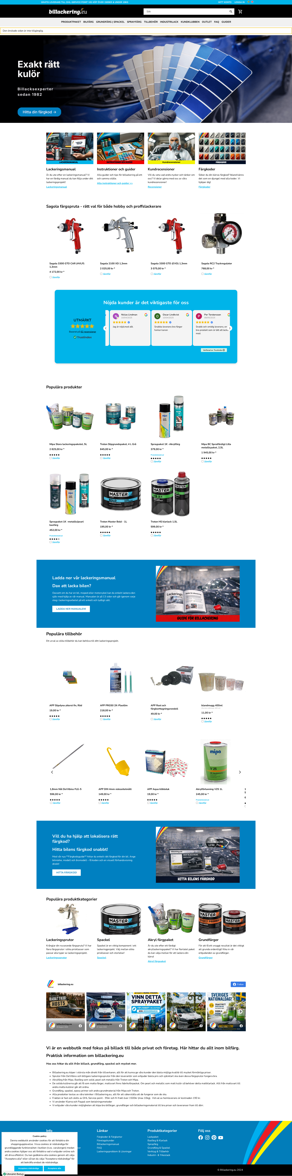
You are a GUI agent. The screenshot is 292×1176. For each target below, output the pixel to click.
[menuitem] (71, 22)
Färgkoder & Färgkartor (109, 1137)
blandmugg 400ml (211, 705)
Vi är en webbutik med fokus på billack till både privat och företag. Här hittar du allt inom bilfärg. (143, 1048)
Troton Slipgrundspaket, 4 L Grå (118, 444)
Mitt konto (224, 2)
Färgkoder (207, 169)
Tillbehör (151, 22)
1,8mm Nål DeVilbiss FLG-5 (66, 789)
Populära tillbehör (64, 634)
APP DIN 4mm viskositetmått (115, 789)
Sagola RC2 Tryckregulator (216, 263)
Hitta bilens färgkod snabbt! (80, 849)
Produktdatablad (157, 455)
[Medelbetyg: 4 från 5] (54, 539)
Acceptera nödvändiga (28, 1168)
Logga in (240, 2)
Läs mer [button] (195, 341)
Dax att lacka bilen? (71, 586)
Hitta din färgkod (9, 37)
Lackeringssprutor (56, 957)
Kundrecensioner (161, 169)
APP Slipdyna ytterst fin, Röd (65, 705)
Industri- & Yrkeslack (159, 1155)
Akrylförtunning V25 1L (209, 789)
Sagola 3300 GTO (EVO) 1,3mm (169, 263)
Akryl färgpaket (160, 940)
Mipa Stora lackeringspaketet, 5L (68, 444)
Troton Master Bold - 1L (113, 521)
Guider (226, 22)
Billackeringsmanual (108, 1144)
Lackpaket (153, 1137)
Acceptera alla (54, 1168)
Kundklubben (190, 22)
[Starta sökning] (231, 11)
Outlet (207, 22)
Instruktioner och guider (116, 169)
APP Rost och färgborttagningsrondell (164, 707)
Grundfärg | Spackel (110, 22)
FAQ (216, 22)
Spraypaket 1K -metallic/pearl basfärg (66, 523)
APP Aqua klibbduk (158, 789)
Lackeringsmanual (61, 169)
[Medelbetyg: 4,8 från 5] (54, 454)
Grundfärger (209, 940)
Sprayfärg (134, 22)
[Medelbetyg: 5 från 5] (156, 458)
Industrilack (169, 22)
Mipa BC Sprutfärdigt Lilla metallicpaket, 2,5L (216, 446)
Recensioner (155, 187)
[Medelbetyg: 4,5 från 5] (104, 799)
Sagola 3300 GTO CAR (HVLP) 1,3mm (66, 265)
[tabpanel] (146, 79)
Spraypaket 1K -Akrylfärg (165, 444)
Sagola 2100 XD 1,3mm (113, 263)
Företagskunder (105, 1140)
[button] (229, 328)
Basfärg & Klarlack (157, 1140)
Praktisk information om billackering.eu (85, 1055)
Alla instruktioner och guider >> (115, 183)
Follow (240, 984)
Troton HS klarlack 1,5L (164, 521)
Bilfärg (88, 22)
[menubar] (146, 22)
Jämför (56, 277)
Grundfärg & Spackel (159, 1148)
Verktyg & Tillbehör (158, 1151)
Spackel (103, 940)
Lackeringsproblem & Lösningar (114, 1151)
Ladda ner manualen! (71, 609)
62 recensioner (88, 331)
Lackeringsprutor (60, 940)
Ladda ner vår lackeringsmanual (83, 578)
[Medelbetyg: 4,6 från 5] (105, 454)
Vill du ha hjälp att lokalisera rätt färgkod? (85, 839)
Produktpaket (71, 22)
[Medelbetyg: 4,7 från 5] (156, 532)
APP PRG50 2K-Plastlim (114, 705)
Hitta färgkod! (66, 872)
